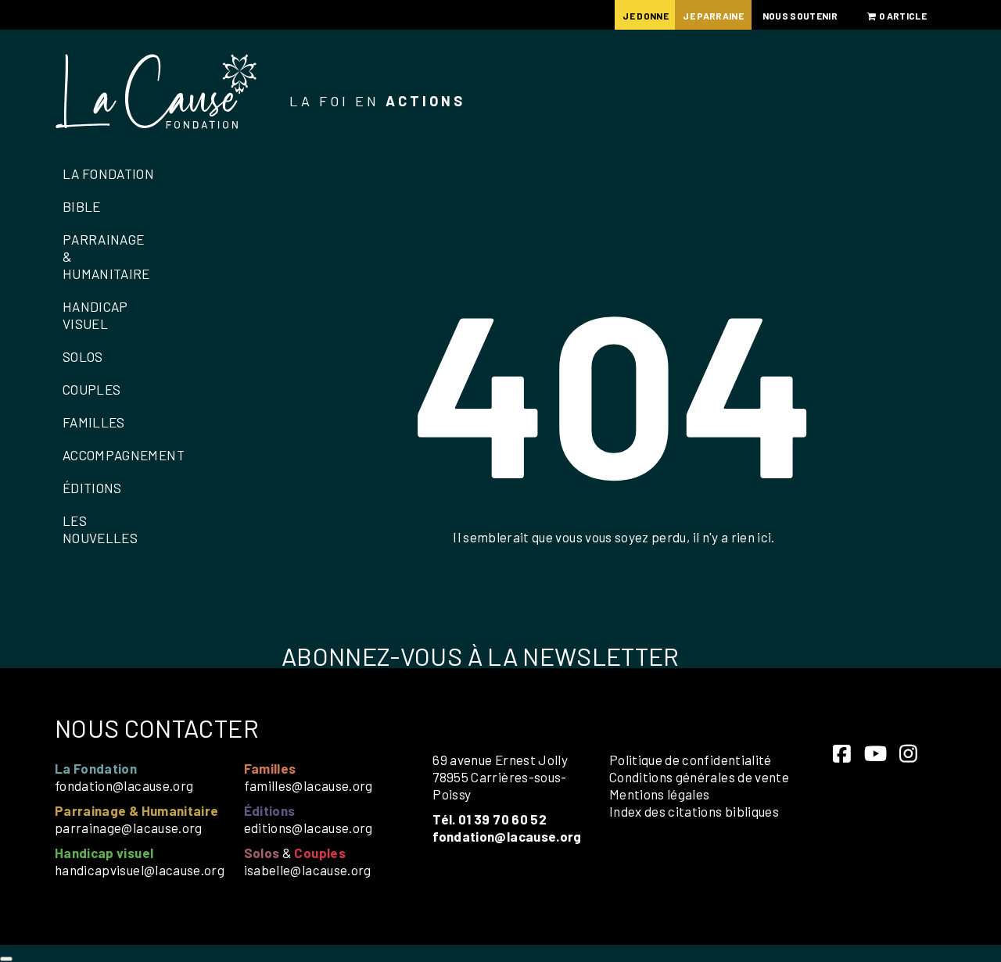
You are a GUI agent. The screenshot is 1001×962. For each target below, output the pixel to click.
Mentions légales (659, 794)
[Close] (6, 959)
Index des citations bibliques (694, 811)
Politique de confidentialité (690, 759)
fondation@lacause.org (124, 785)
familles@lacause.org (308, 785)
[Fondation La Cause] (156, 93)
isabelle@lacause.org (307, 870)
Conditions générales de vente (699, 777)
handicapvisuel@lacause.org (139, 870)
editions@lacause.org (308, 827)
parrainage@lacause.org (129, 827)
